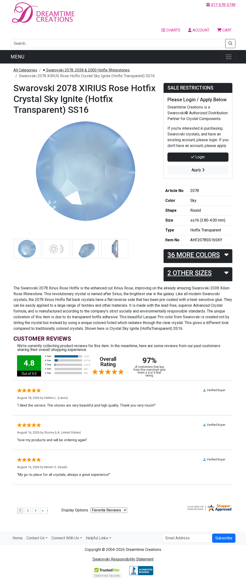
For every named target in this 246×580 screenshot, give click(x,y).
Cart (226, 30)
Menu (17, 57)
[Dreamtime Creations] (43, 12)
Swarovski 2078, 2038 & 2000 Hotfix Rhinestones (87, 70)
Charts (172, 30)
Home (17, 538)
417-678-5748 (222, 4)
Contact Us (35, 538)
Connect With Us (65, 538)
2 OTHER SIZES (189, 273)
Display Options (74, 510)
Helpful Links (97, 538)
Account (200, 30)
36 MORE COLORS (193, 255)
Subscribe (223, 538)
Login (199, 157)
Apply (196, 170)
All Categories (25, 70)
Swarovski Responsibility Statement (123, 559)
